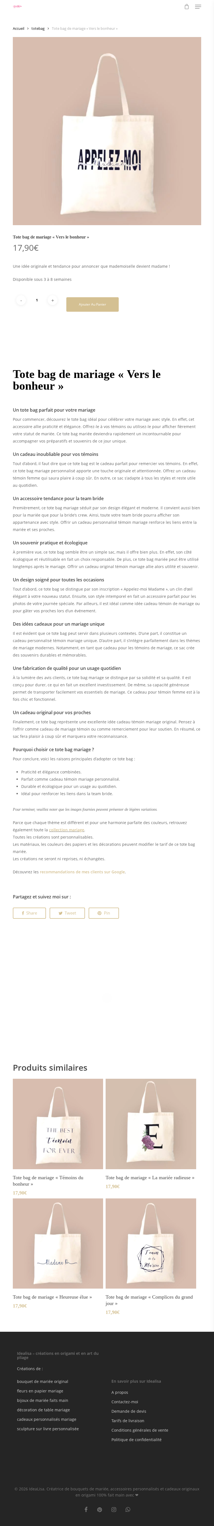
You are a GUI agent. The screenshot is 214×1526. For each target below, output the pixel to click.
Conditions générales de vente (139, 1430)
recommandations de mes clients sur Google (82, 871)
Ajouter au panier (92, 304)
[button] (198, 6)
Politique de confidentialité (136, 1439)
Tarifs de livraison (127, 1420)
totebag (38, 28)
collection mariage (66, 829)
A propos (119, 1392)
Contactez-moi (124, 1401)
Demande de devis (128, 1411)
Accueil (18, 28)
